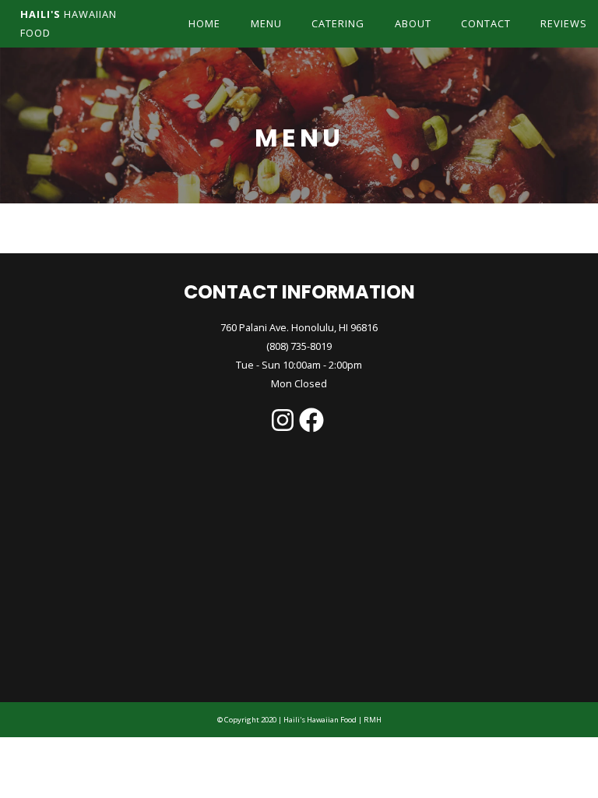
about (413, 23)
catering (337, 23)
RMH (372, 720)
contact (486, 23)
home (204, 23)
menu (266, 23)
